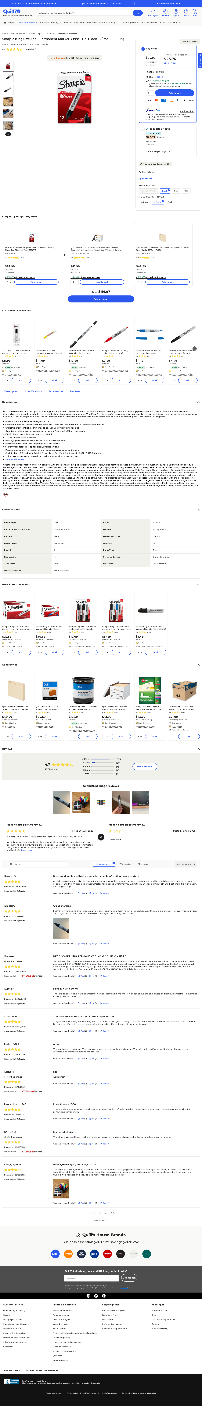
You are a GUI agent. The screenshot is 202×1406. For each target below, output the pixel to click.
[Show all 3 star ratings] (102, 766)
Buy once (151, 48)
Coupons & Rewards (27, 22)
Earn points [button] (190, 42)
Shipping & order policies (14, 1333)
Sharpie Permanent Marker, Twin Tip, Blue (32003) (148, 351)
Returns (7, 1315)
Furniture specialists (62, 1347)
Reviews (75, 391)
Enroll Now (170, 63)
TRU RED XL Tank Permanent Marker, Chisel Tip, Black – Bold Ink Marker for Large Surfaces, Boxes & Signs (16, 351)
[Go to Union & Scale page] (133, 1254)
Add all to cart (101, 299)
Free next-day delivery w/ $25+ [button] (116, 370)
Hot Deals (44, 22)
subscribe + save (88, 22)
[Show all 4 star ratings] (103, 762)
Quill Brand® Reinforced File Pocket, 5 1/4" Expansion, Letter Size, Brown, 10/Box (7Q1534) (49, 708)
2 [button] (95, 1213)
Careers (155, 1324)
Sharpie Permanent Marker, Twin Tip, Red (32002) (115, 351)
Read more (26, 850)
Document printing (61, 1337)
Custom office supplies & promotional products (75, 1333)
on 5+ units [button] (82, 367)
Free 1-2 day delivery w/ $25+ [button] (49, 370)
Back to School (70, 22)
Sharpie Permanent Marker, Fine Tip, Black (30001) (181, 351)
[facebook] (104, 1296)
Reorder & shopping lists (113, 1310)
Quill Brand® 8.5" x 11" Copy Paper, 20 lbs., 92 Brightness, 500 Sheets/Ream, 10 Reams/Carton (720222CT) (182, 708)
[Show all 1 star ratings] (102, 773)
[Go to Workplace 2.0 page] (146, 1254)
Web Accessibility (160, 1328)
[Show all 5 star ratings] (102, 759)
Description (11, 391)
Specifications (33, 391)
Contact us (8, 1347)
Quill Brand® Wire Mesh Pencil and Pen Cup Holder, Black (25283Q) (83, 708)
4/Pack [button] (144, 202)
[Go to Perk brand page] (94, 1254)
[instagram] (88, 1296)
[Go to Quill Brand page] (55, 1254)
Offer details (176, 723)
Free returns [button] (148, 172)
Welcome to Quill (160, 1310)
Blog (154, 1315)
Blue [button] (176, 191)
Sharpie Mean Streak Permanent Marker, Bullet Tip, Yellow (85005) (49, 351)
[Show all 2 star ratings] (102, 770)
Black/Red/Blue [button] (148, 191)
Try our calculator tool (177, 117)
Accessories (56, 391)
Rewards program (61, 1315)
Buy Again (56, 22)
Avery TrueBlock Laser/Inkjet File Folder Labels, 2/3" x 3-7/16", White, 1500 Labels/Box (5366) (149, 708)
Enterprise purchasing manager (67, 1342)
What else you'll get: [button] (157, 151)
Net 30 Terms (59, 1328)
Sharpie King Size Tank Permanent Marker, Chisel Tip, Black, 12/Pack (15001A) (30, 249)
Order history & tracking (14, 1310)
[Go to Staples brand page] (107, 1254)
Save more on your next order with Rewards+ (34, 3)
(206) (118, 759)
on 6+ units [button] (15, 367)
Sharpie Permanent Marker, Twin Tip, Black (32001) (81, 351)
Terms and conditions (87, 1285)
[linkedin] (96, 1296)
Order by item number (112, 1324)
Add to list (147, 179)
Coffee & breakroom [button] (152, 22)
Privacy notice (72, 1393)
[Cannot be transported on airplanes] (6, 494)
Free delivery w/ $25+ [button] (13, 374)
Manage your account (13, 1319)
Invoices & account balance (16, 1324)
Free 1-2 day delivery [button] (46, 646)
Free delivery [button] (10, 726)
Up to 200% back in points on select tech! (101, 3)
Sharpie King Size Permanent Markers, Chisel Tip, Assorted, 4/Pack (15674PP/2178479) (115, 627)
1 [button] (90, 1213)
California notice (89, 1393)
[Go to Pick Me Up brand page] (81, 1254)
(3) (117, 766)
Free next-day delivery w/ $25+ (157, 164)
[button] (138, 13)
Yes (82, 893)
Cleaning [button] (172, 22)
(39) (118, 763)
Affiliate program (60, 1360)
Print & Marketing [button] (107, 22)
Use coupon (129, 1278)
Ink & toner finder (110, 1315)
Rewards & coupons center (115, 1328)
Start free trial (187, 111)
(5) (117, 774)
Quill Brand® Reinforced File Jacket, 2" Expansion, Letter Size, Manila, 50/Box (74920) (162, 249)
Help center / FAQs (12, 1328)
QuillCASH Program (61, 1319)
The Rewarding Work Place (164, 1319)
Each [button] (170, 202)
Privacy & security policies (15, 1342)
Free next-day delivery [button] (13, 646)
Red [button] (186, 191)
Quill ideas (57, 1356)
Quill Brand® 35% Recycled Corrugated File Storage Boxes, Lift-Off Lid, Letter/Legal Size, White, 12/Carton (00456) (95, 249)
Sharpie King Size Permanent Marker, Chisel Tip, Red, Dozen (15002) (16, 627)
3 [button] (100, 1213)
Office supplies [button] (128, 22)
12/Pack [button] (157, 202)
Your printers (108, 1319)
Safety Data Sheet (14, 459)
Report (106, 893)
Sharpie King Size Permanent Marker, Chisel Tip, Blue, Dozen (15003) (49, 627)
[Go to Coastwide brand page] (68, 1254)
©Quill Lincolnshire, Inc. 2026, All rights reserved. (40, 1383)
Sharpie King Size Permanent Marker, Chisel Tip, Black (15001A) (151, 627)
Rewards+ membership (63, 1310)
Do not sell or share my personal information (139, 1393)
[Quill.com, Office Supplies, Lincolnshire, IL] (11, 1382)
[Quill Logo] (11, 11)
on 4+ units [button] (149, 367)
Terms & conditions (53, 1393)
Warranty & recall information (16, 1337)
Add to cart (175, 93)
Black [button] (164, 191)
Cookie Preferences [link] (109, 1393)
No (93, 893)
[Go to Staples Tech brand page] (120, 1254)
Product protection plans (64, 1351)
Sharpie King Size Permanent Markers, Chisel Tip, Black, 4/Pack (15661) (82, 627)
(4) (117, 770)
